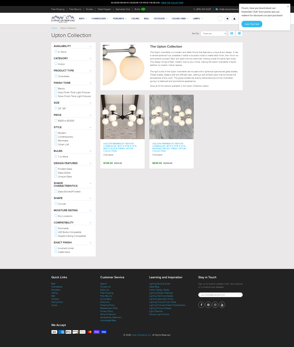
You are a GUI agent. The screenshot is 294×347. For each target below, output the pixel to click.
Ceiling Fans (179, 19)
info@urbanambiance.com (231, 9)
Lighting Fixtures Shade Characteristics (167, 305)
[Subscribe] (239, 294)
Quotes (89, 9)
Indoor (61, 64)
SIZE (56, 102)
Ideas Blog (154, 286)
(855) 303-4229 (203, 9)
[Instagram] (215, 305)
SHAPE (58, 198)
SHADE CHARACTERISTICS (66, 184)
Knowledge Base (108, 320)
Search (103, 283)
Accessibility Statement (111, 317)
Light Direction (156, 311)
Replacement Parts (109, 308)
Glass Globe (63, 172)
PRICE (57, 115)
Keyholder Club (123, 9)
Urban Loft (63, 144)
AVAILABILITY (62, 46)
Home (54, 28)
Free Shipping (57, 9)
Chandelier (63, 76)
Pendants (118, 19)
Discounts (104, 302)
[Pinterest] (208, 305)
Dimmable (63, 228)
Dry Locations (64, 216)
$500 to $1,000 (65, 120)
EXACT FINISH (63, 242)
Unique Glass (64, 176)
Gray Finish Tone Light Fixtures (73, 92)
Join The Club (252, 24)
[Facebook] (201, 305)
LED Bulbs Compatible (69, 232)
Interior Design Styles (159, 290)
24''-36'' (61, 108)
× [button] (288, 6)
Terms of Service (108, 314)
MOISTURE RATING (66, 210)
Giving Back (105, 299)
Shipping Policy (107, 305)
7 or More (62, 156)
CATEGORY (61, 58)
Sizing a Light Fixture (159, 314)
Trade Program (104, 9)
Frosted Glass (64, 169)
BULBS (58, 151)
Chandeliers (99, 19)
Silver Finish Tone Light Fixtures (74, 96)
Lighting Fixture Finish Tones (162, 302)
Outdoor (159, 19)
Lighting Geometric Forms (161, 299)
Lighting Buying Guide (159, 283)
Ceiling (135, 19)
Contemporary (65, 136)
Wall (146, 19)
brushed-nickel (65, 248)
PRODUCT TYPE (64, 70)
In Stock (61, 51)
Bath (81, 19)
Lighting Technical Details (161, 296)
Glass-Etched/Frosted (68, 191)
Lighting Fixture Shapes (160, 308)
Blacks (61, 88)
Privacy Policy (106, 311)
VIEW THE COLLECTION (172, 3)
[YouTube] (222, 305)
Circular (61, 203)
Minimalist (62, 140)
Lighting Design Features (161, 293)
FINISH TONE (62, 83)
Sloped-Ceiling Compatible (71, 236)
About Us (104, 290)
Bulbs (137, 9)
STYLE (58, 127)
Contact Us (105, 286)
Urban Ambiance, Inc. (141, 335)
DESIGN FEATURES (66, 163)
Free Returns (75, 9)
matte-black (63, 252)
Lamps (196, 19)
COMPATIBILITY (64, 222)
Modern (61, 133)
